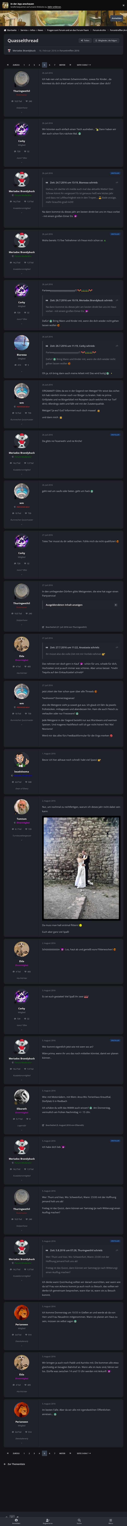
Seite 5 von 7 (82, 65)
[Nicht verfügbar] (81, 818)
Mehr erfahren (7, 5)
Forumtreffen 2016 (69, 50)
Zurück (16, 65)
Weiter (62, 65)
